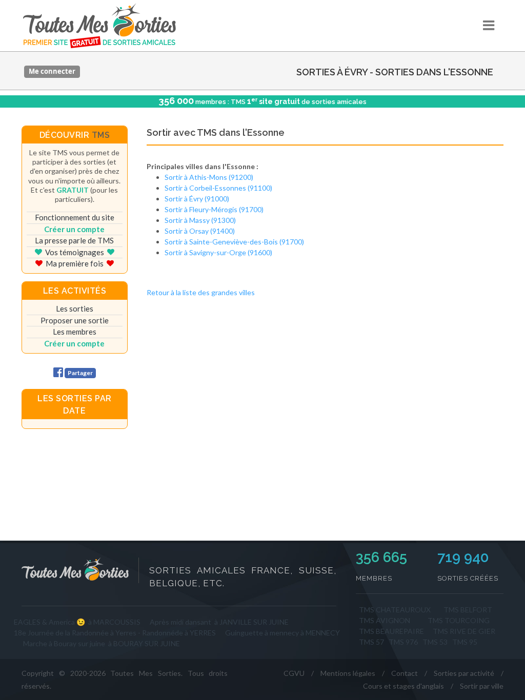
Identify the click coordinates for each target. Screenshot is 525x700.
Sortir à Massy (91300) (200, 220)
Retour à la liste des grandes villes (201, 292)
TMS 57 (371, 641)
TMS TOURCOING (459, 620)
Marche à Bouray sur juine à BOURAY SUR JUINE (101, 643)
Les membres (74, 331)
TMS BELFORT (467, 609)
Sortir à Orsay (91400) (200, 231)
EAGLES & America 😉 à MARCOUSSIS (77, 621)
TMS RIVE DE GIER (464, 631)
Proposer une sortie (75, 320)
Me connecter (52, 71)
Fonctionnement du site (74, 217)
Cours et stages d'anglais (403, 686)
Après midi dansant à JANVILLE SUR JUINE (219, 621)
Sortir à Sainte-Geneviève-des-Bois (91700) (234, 241)
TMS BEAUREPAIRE (391, 631)
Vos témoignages (74, 252)
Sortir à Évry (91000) (197, 198)
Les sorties (74, 308)
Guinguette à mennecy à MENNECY (282, 632)
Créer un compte (74, 229)
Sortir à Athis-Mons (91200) (209, 177)
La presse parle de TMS (74, 240)
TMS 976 (403, 641)
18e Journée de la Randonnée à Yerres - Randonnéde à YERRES (115, 632)
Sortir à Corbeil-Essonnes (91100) (218, 187)
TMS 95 (464, 641)
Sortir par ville (481, 686)
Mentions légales (347, 673)
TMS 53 (435, 641)
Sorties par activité (464, 673)
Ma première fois (75, 263)
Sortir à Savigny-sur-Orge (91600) (218, 252)
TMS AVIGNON (384, 620)
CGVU (294, 673)
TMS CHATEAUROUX (395, 609)
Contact (404, 673)
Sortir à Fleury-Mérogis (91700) (214, 209)
